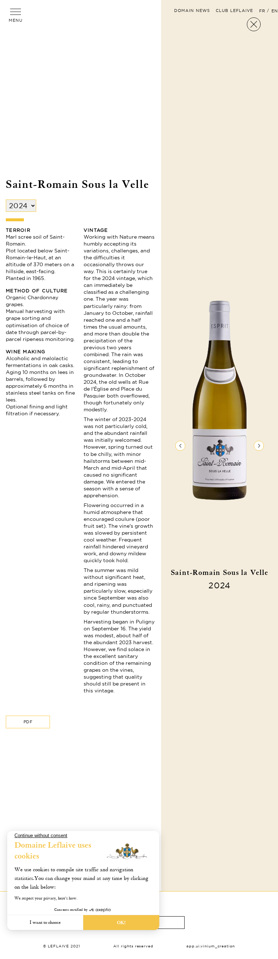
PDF (28, 722)
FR (262, 11)
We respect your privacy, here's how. (45, 898)
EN (274, 11)
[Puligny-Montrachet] (259, 446)
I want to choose (45, 922)
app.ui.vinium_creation (210, 946)
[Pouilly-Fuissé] (180, 446)
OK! (121, 922)
